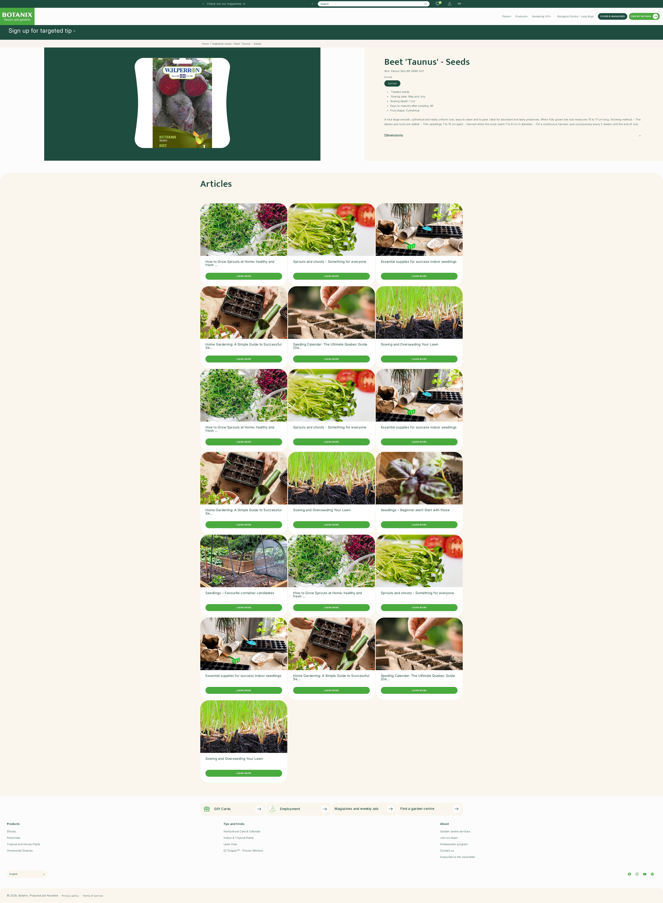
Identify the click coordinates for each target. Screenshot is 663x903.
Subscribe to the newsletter (457, 857)
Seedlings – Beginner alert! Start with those (415, 510)
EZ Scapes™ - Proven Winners (243, 850)
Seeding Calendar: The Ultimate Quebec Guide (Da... (330, 346)
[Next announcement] (312, 4)
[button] (508, 16)
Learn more (243, 276)
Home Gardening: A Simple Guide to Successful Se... (243, 346)
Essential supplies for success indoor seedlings (419, 261)
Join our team (449, 837)
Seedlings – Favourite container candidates (239, 593)
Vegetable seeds (222, 43)
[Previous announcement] (203, 4)
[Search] (425, 4)
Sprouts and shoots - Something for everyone (329, 261)
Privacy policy (70, 895)
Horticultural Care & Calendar (242, 831)
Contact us (447, 850)
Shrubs (11, 831)
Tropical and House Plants (23, 844)
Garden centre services (455, 831)
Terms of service (93, 895)
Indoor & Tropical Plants (239, 837)
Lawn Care (230, 844)
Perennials (13, 837)
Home (205, 43)
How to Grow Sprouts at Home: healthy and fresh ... (239, 263)
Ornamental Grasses (20, 850)
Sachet (392, 83)
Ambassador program (454, 844)
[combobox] (373, 3)
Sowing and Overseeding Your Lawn (409, 344)
